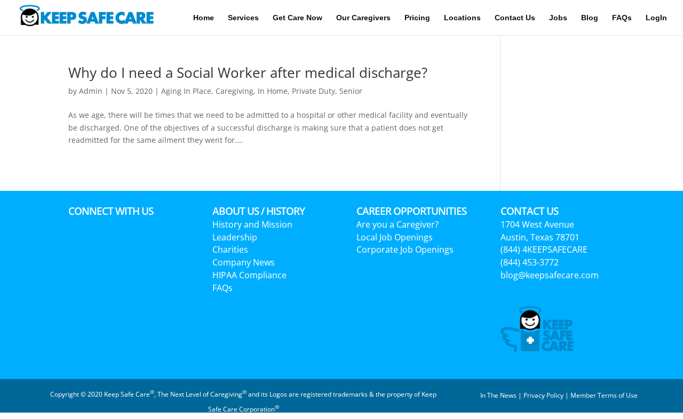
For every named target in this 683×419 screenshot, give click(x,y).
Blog (589, 18)
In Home (273, 91)
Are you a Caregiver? (397, 224)
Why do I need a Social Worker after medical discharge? (247, 72)
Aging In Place (186, 91)
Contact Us (515, 18)
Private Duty (313, 91)
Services (243, 18)
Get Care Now (297, 18)
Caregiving (234, 91)
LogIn (656, 18)
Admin (90, 91)
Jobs (558, 18)
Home (203, 18)
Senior (350, 91)
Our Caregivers (363, 18)
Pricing (417, 18)
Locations (462, 18)
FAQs (622, 18)
